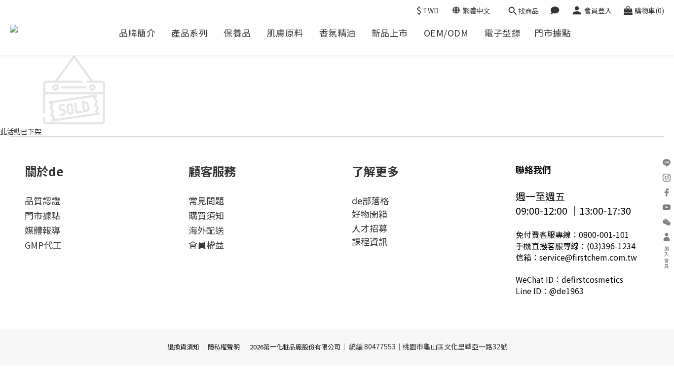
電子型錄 (502, 33)
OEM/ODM (446, 33)
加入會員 (667, 257)
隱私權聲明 (224, 346)
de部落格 (370, 200)
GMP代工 (43, 244)
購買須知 (206, 215)
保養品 (237, 33)
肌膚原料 (285, 33)
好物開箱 (369, 213)
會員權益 (206, 244)
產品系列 (189, 33)
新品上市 (390, 33)
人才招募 (369, 228)
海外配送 (206, 230)
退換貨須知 (183, 346)
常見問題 (206, 200)
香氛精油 (337, 33)
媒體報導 (42, 230)
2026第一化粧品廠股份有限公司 (295, 346)
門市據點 (552, 33)
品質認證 (42, 200)
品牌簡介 (137, 33)
